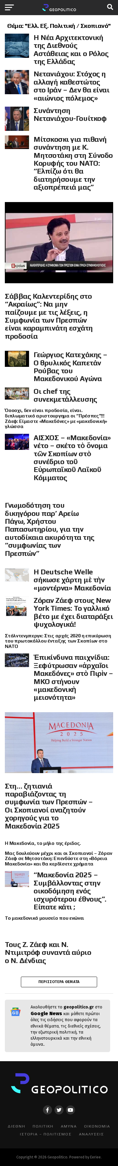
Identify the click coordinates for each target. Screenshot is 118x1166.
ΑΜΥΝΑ (69, 1126)
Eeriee (95, 1157)
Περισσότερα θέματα (59, 981)
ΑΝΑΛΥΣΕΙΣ (91, 1134)
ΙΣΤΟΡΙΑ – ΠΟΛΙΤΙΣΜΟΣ (46, 1134)
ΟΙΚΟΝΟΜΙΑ (97, 1126)
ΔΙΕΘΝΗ (16, 1126)
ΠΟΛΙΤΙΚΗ (43, 1126)
